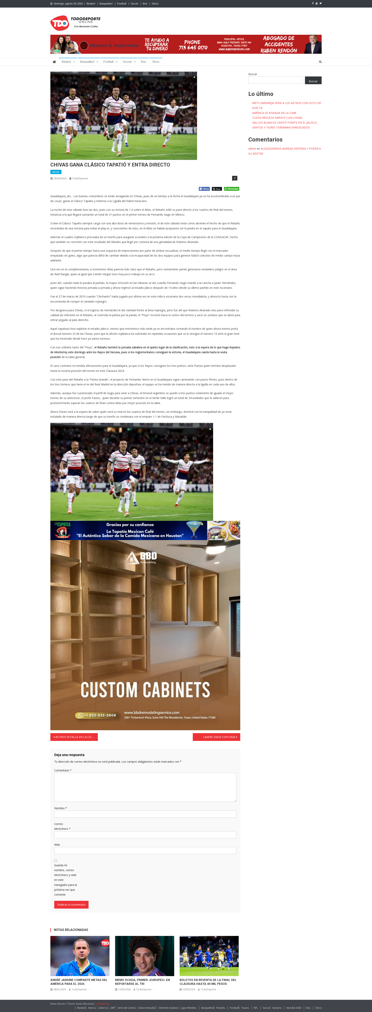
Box (145, 3)
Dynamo (277, 1007)
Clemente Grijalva (167, 1007)
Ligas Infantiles (188, 1007)
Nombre (60, 808)
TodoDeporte (80, 178)
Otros (155, 3)
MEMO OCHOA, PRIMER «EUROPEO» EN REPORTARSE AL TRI (142, 982)
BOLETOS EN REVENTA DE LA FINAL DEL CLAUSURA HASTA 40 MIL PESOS (208, 982)
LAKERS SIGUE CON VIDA (219, 737)
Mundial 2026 (294, 1007)
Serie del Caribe (126, 1007)
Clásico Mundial (146, 1007)
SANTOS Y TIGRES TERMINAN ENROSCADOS (281, 127)
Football (121, 3)
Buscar (252, 74)
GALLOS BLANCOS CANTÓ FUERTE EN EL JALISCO (284, 122)
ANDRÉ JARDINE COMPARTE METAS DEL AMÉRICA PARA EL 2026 (79, 982)
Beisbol (91, 3)
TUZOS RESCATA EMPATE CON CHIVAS (277, 118)
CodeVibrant (101, 1003)
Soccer (134, 3)
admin (252, 148)
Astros (91, 1007)
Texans (245, 1007)
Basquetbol (106, 3)
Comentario (62, 770)
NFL (256, 1007)
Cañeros (102, 1007)
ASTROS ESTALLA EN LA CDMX (75, 737)
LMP (112, 1007)
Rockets (220, 1007)
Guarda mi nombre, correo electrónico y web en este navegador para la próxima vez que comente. (65, 879)
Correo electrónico (62, 826)
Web (57, 844)
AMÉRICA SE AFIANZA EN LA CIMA (274, 113)
